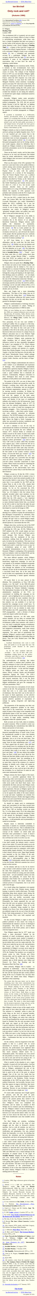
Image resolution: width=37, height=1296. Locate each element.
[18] (15, 752)
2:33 (20, 20)
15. (4, 1246)
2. (3, 1184)
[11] (24, 281)
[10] (20, 252)
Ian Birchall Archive (12, 1)
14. (4, 1242)
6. (3, 1212)
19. (4, 1257)
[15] (30, 453)
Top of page (18, 1289)
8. (3, 1219)
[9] (23, 248)
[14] (24, 439)
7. (3, 1214)
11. (3, 1229)
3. (3, 1201)
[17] (30, 742)
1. (3, 1180)
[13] (4, 360)
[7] (23, 238)
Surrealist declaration (11, 1284)
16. (4, 1249)
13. (4, 1236)
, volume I (14, 1212)
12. (4, 1232)
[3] (25, 57)
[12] (24, 295)
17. (4, 1251)
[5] (23, 181)
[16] (23, 658)
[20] (21, 964)
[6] (12, 228)
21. (4, 1284)
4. (3, 1204)
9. (3, 1221)
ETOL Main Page (26, 1)
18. (4, 1253)
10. (4, 1225)
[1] (7, 47)
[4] (24, 140)
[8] (12, 244)
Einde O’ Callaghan (16, 23)
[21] (26, 1090)
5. (3, 1208)
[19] (10, 860)
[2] (9, 53)
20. (4, 1260)
